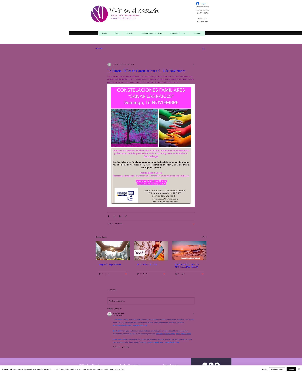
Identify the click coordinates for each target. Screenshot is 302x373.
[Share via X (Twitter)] (114, 216)
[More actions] (193, 64)
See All (204, 237)
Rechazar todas (277, 369)
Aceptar (291, 369)
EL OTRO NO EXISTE (147, 264)
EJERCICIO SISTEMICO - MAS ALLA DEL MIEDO (187, 265)
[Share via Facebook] (108, 216)
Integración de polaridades (109, 264)
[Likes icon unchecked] (114, 347)
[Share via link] (126, 216)
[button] (203, 48)
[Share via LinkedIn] (120, 216)
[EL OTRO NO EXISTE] (151, 250)
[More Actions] (193, 314)
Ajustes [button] (264, 369)
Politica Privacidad (117, 369)
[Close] (299, 369)
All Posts (99, 48)
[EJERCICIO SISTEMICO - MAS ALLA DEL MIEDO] (189, 250)
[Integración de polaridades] (113, 250)
